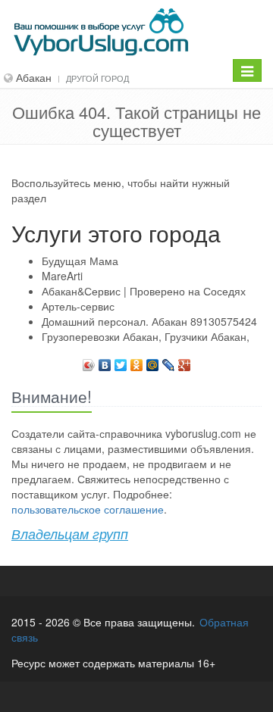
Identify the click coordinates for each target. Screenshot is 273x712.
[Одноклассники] (137, 361)
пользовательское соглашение (87, 509)
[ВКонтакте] (105, 361)
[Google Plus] (185, 361)
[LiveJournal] (169, 361)
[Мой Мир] (153, 361)
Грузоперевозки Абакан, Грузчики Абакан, (145, 336)
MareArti (62, 275)
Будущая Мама (80, 260)
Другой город (97, 78)
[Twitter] (121, 361)
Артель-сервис (78, 306)
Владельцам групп (69, 533)
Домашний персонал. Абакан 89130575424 (149, 321)
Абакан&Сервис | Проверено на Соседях (144, 290)
